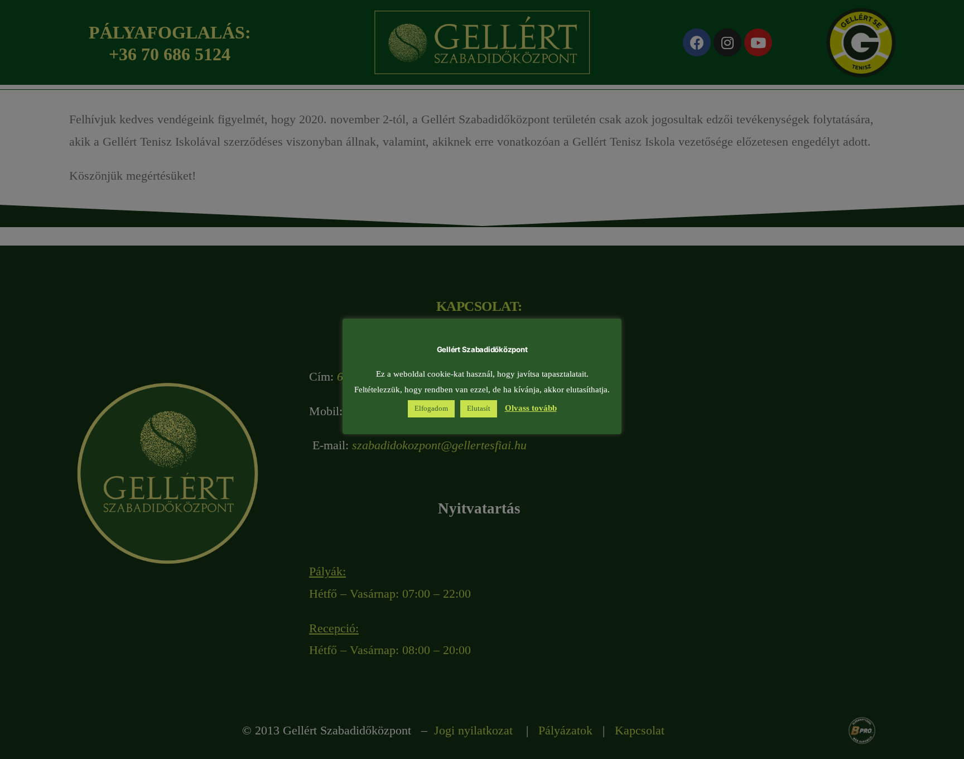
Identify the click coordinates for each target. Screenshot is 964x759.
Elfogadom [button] (431, 409)
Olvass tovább (531, 408)
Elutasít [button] (478, 409)
